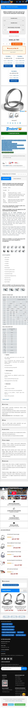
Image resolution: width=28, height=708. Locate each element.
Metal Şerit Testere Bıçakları (8, 629)
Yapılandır (11, 704)
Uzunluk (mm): (14, 18)
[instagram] (8, 659)
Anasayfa (3, 6)
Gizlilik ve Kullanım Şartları (7, 689)
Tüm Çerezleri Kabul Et (20, 704)
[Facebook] (8, 123)
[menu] (17, 1)
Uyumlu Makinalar (17, 178)
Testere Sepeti (5, 399)
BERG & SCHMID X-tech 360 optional (10, 585)
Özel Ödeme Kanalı (5, 691)
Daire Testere (20, 632)
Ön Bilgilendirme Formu (19, 685)
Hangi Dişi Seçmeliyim (14, 32)
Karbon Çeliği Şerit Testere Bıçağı (14, 551)
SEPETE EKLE (18, 44)
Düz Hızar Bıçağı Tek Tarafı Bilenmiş (14, 560)
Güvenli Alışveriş (14, 525)
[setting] (20, 1)
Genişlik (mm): (14, 23)
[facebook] (2, 659)
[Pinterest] (15, 123)
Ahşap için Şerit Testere (7, 624)
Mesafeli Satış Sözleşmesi (19, 683)
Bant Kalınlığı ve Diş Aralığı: (14, 27)
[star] (7, 537)
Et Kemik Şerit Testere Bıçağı (13, 534)
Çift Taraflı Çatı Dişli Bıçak (12, 569)
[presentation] (24, 591)
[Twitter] (10, 123)
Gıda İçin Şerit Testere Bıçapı (8, 626)
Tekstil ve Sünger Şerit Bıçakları (8, 632)
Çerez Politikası (18, 679)
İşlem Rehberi (17, 677)
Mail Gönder (3, 651)
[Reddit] (20, 123)
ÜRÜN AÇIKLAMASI (6, 178)
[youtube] (5, 659)
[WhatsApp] (18, 123)
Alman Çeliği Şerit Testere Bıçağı (14, 543)
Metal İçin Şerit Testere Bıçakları (12, 6)
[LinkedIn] (13, 123)
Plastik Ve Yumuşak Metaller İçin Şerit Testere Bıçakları (20, 691)
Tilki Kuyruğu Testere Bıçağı (8, 635)
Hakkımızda (4, 677)
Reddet (5, 704)
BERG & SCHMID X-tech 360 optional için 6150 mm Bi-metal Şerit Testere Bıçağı (20, 607)
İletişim (3, 679)
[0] (26, 2)
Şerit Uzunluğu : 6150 (7, 608)
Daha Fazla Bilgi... (19, 701)
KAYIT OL (24, 668)
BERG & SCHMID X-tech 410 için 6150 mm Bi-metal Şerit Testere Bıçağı (7, 607)
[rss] (11, 659)
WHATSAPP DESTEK (14, 133)
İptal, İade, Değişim (18, 681)
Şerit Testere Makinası (20, 635)
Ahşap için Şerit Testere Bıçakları (20, 689)
